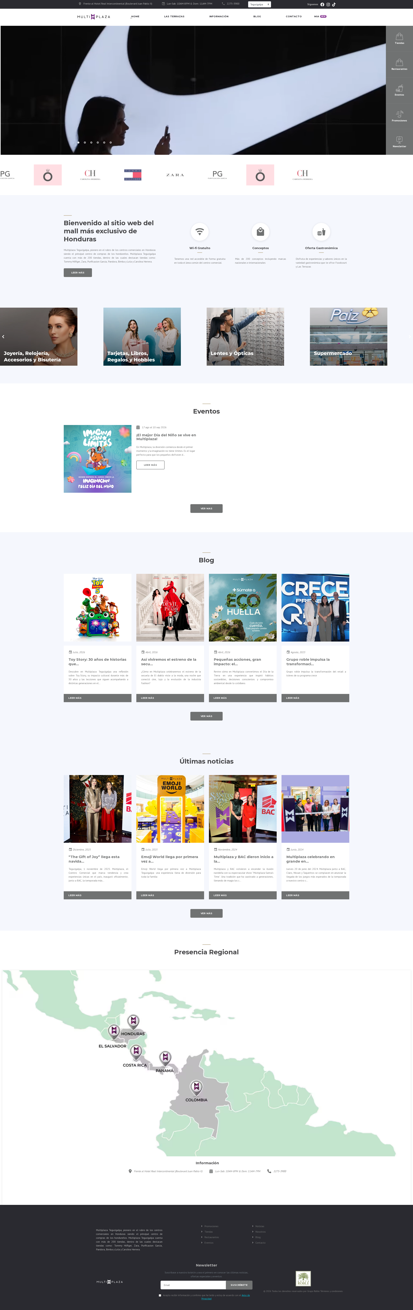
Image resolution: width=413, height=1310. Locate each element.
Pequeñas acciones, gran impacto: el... (237, 661)
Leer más (78, 272)
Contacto (294, 16)
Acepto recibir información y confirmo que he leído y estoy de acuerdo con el (206, 1297)
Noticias (259, 1226)
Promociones (211, 1226)
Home (135, 16)
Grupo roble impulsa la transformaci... (308, 661)
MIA (320, 16)
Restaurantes (211, 1237)
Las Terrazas (174, 16)
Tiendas (208, 1231)
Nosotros (260, 1231)
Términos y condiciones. (331, 1291)
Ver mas (206, 508)
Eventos (208, 1242)
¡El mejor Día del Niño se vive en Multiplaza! (166, 437)
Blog (257, 16)
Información (219, 16)
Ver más (206, 716)
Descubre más (87, 101)
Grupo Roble (313, 1291)
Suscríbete (239, 1285)
